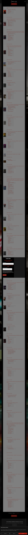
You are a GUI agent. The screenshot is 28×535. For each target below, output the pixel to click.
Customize (5, 533)
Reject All (14, 533)
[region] (14, 530)
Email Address (4, 262)
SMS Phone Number (5, 267)
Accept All (23, 533)
